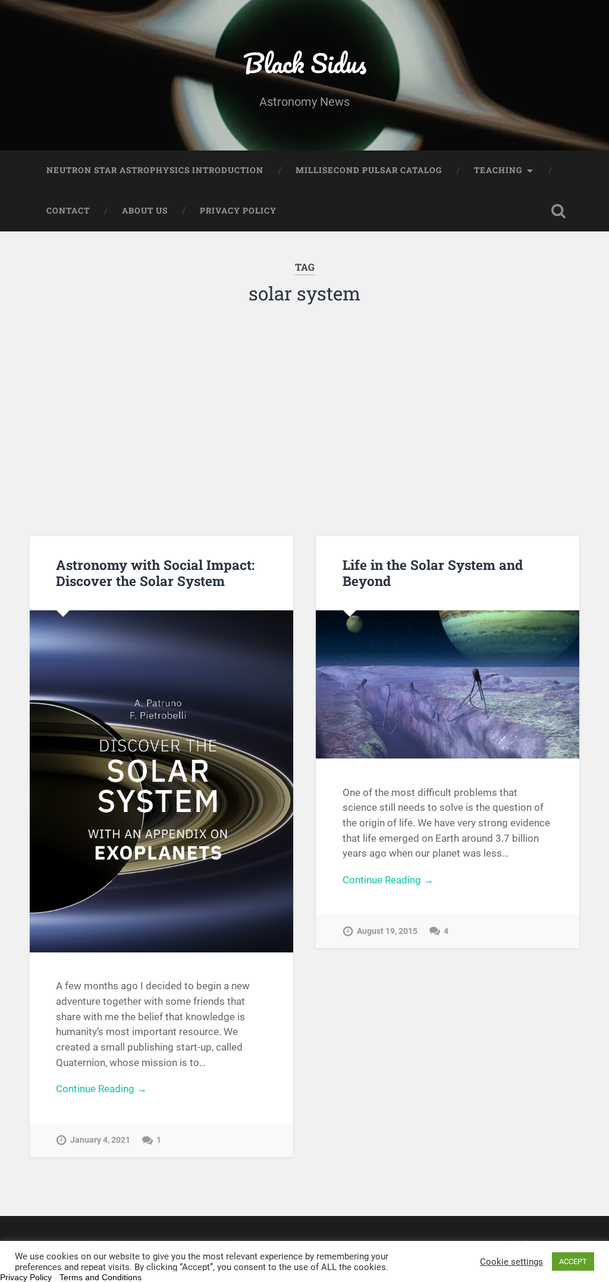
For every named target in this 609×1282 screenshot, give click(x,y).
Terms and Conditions (100, 1277)
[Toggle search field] (558, 211)
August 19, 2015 (387, 931)
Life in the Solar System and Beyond (433, 573)
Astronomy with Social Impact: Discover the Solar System (155, 573)
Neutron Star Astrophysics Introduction (154, 170)
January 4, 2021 (100, 1140)
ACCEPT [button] (573, 1261)
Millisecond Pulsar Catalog (369, 170)
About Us (145, 210)
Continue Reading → (101, 1089)
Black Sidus (304, 63)
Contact (68, 210)
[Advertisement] (304, 417)
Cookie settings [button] (511, 1261)
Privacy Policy (238, 210)
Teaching (498, 170)
